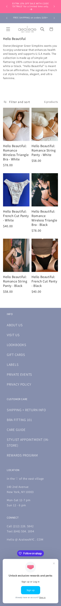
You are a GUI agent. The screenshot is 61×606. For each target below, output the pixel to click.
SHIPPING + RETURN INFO (26, 410)
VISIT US (13, 335)
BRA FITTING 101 (19, 419)
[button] (8, 29)
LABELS (12, 364)
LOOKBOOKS (16, 344)
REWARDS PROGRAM (22, 455)
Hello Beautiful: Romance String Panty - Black (15, 281)
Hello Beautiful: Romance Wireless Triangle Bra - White (16, 152)
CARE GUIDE (16, 429)
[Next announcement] (54, 6)
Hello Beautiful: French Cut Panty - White (16, 215)
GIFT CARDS (16, 354)
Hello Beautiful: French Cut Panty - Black (44, 281)
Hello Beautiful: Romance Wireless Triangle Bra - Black (44, 218)
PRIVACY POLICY (19, 384)
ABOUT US (15, 325)
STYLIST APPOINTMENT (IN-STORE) (28, 442)
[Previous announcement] (7, 6)
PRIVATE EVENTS (19, 374)
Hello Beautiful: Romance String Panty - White (44, 150)
